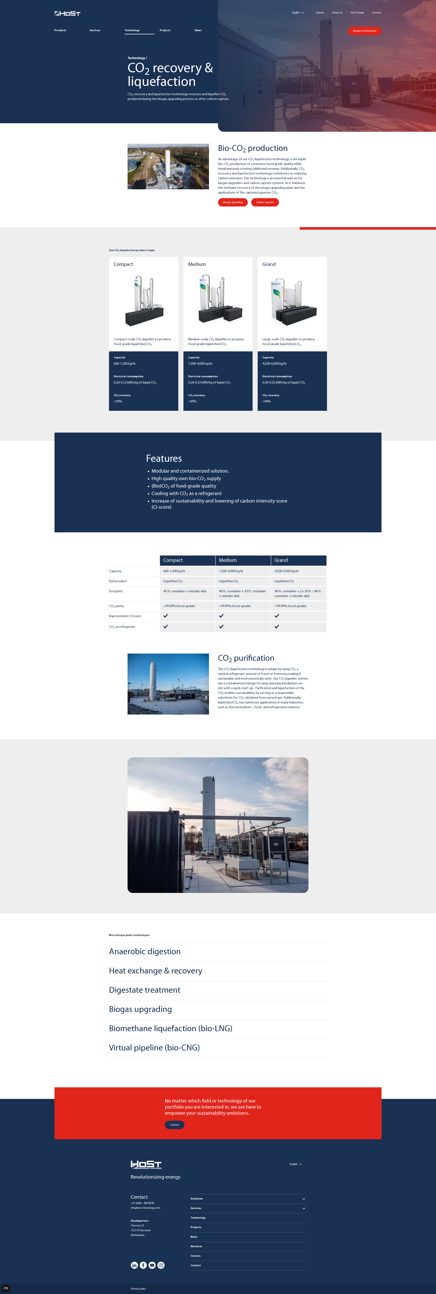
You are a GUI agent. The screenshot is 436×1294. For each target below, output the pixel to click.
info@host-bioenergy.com (145, 1208)
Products (60, 30)
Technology (132, 30)
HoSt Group (357, 12)
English (296, 12)
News (198, 30)
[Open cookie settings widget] (6, 1288)
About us (337, 12)
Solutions (197, 1198)
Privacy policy (138, 1289)
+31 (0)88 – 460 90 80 (142, 1203)
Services (95, 30)
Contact (377, 12)
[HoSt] (67, 13)
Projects (165, 30)
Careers (320, 12)
